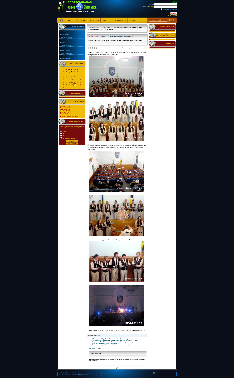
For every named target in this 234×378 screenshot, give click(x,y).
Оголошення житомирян (68, 56)
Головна (63, 31)
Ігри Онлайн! (65, 39)
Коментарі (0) (128, 48)
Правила (106, 20)
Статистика (81, 20)
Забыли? (150, 7)
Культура (102, 36)
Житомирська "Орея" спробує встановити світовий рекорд (110, 339)
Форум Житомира (66, 53)
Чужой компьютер (170, 9)
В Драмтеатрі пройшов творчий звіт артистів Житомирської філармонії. (114, 342)
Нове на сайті (65, 34)
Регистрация (172, 15)
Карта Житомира (66, 58)
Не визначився (67, 136)
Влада (120, 36)
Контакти (94, 20)
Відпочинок (129, 36)
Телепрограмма (66, 45)
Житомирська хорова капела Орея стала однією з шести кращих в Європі (115, 340)
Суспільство (112, 36)
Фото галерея (65, 50)
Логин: (151, 4)
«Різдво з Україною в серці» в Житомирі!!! (105, 343)
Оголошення (120, 20)
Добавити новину (66, 37)
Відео (63, 42)
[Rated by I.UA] (158, 375)
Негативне (65, 133)
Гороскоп (64, 47)
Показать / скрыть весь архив (69, 116)
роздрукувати (95, 348)
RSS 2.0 (132, 20)
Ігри (69, 20)
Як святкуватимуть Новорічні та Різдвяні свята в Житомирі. (111, 344)
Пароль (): (147, 7)
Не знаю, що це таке (68, 138)
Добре (64, 131)
